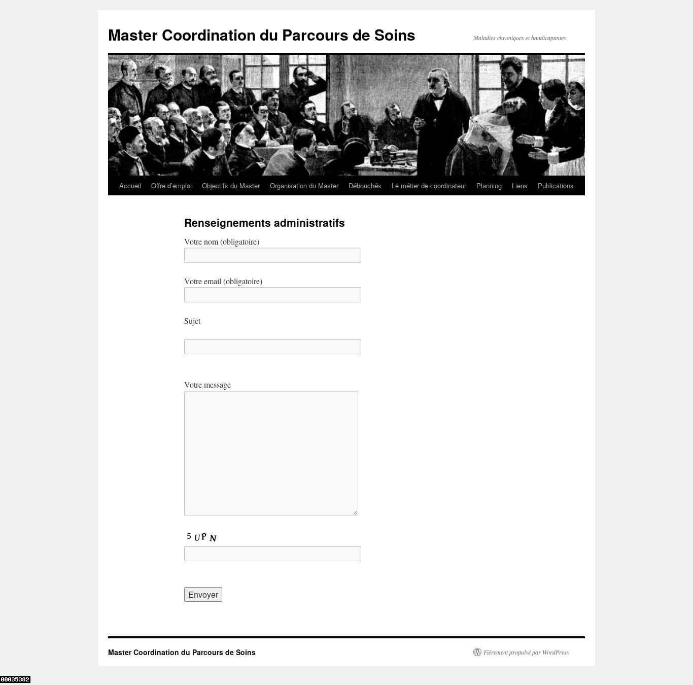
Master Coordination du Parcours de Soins (261, 34)
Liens (520, 185)
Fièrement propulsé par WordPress (526, 652)
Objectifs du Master (231, 185)
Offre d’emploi (171, 185)
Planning (489, 185)
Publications (556, 185)
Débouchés (365, 185)
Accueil (130, 185)
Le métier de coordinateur (429, 185)
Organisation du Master (304, 185)
